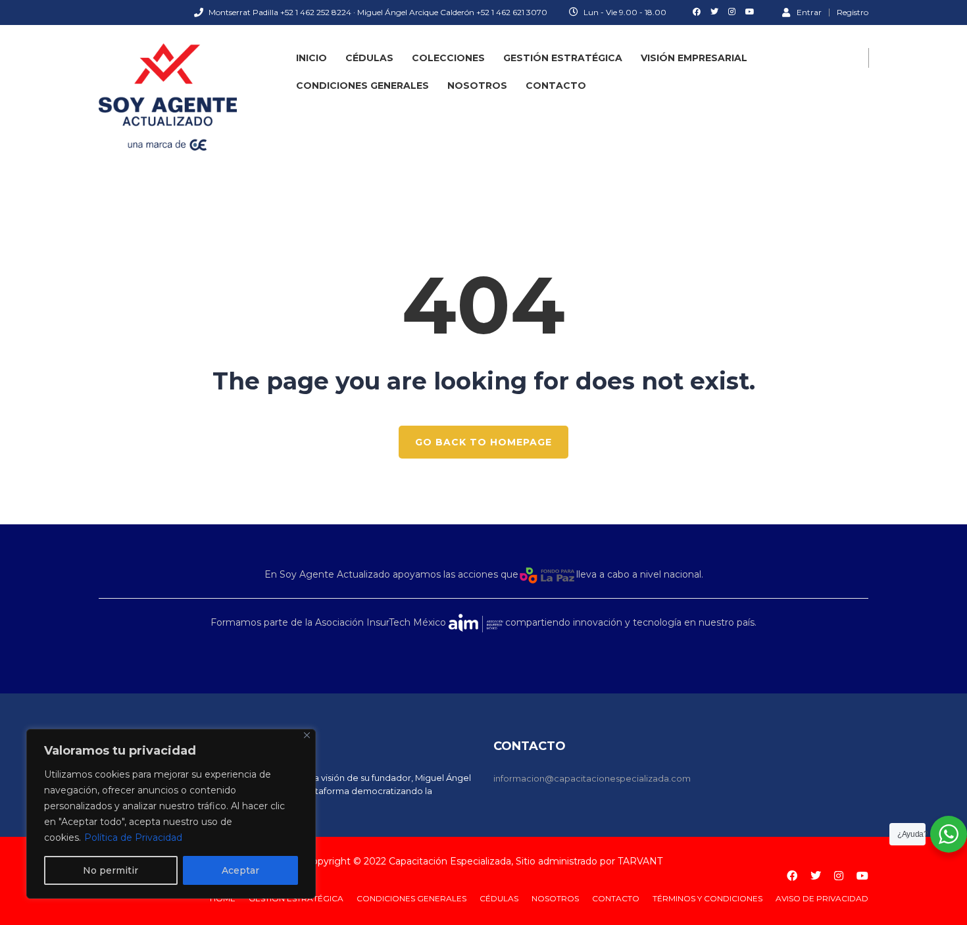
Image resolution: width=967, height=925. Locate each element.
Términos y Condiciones (707, 898)
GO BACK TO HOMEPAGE (483, 442)
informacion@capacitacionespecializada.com (592, 778)
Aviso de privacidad (822, 898)
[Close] (307, 735)
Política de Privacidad (133, 837)
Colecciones (448, 58)
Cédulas (369, 58)
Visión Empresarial (694, 58)
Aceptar (240, 870)
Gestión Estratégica (562, 58)
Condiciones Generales (362, 85)
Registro (852, 12)
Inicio (311, 58)
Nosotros (477, 85)
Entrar (809, 11)
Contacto (556, 85)
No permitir (110, 870)
